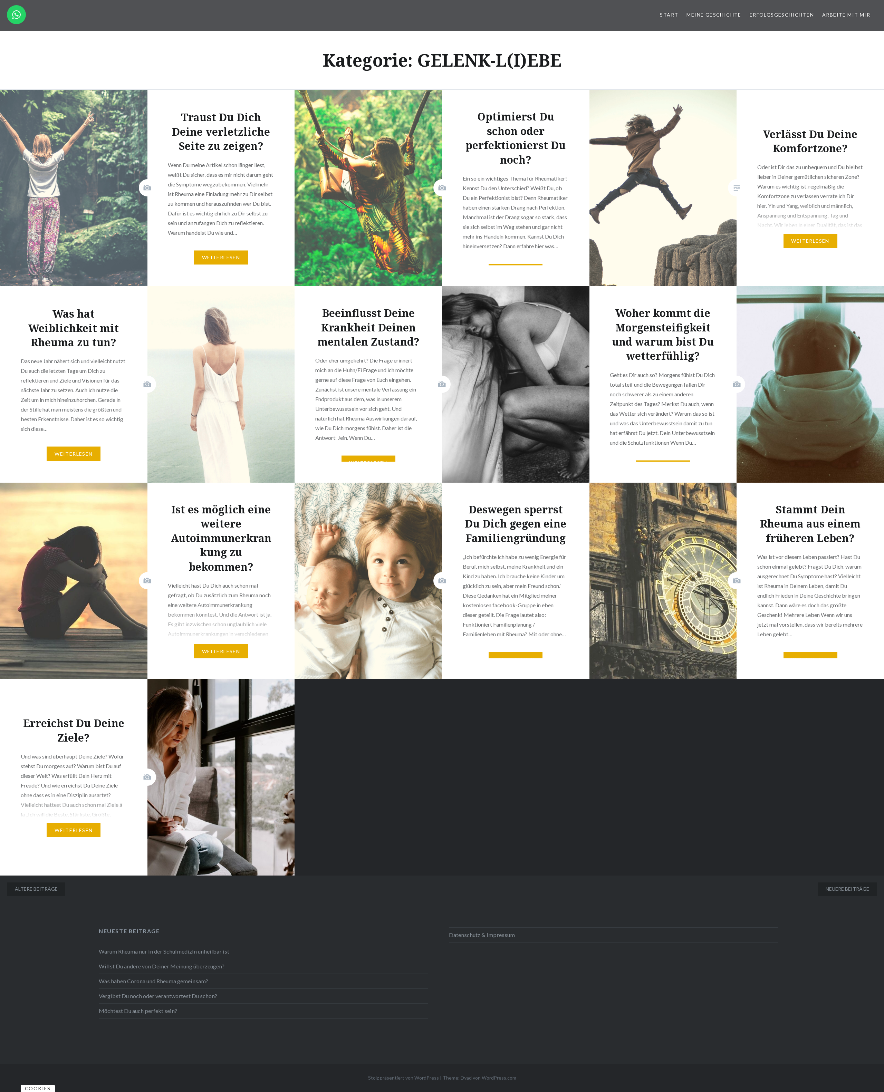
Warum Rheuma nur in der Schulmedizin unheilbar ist (164, 951)
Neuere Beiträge (847, 889)
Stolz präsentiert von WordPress (403, 1078)
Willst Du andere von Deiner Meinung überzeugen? (161, 966)
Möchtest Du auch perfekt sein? (138, 1010)
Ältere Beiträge (36, 889)
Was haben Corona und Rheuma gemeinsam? (153, 981)
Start (669, 15)
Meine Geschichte (713, 15)
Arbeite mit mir (846, 15)
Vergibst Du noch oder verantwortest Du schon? (158, 996)
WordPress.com (499, 1078)
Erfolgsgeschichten (782, 15)
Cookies (38, 1088)
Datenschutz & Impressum (482, 934)
